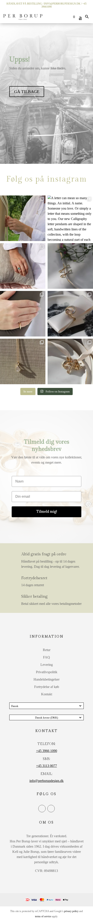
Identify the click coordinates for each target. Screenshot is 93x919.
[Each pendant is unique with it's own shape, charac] (70, 361)
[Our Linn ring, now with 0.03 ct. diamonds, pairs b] (22, 218)
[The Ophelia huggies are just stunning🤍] (70, 266)
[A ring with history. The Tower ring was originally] (22, 313)
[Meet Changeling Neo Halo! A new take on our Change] (22, 266)
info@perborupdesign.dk (62, 3)
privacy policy (71, 911)
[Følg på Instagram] (51, 808)
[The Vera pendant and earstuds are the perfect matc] (22, 361)
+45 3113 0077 (46, 766)
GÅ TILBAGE (26, 91)
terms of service (43, 916)
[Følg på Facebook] (42, 808)
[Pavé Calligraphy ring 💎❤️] (70, 313)
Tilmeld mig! (46, 512)
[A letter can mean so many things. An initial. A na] (70, 218)
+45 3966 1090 (46, 751)
